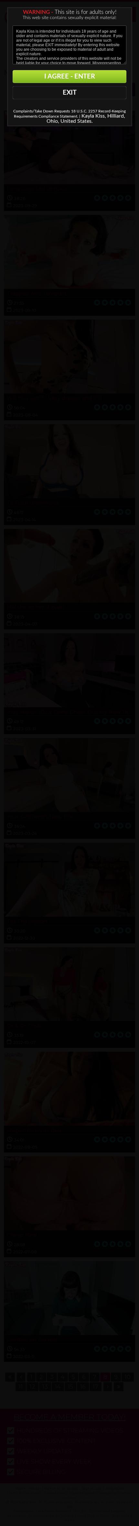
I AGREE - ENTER (69, 76)
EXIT (70, 92)
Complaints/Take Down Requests (41, 111)
